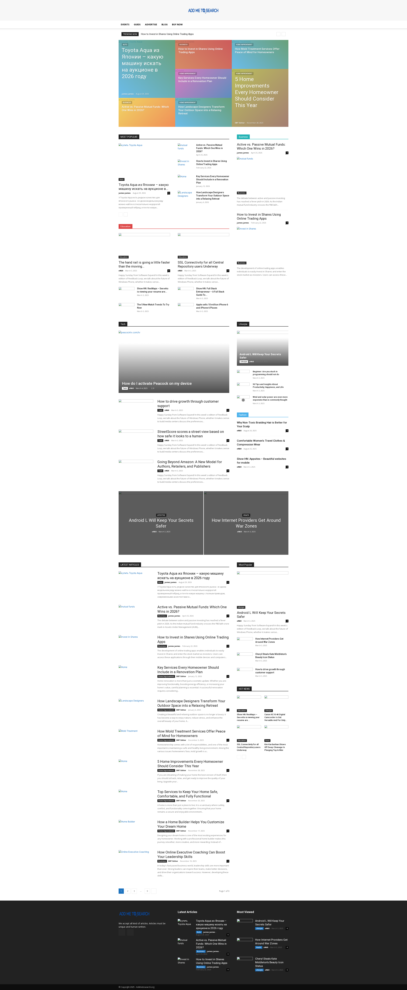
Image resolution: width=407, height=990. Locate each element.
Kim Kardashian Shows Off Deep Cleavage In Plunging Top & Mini (275, 747)
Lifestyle (243, 324)
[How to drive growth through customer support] (136, 411)
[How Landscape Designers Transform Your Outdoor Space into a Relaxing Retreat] (203, 115)
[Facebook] (122, 932)
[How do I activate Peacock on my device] (174, 362)
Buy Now (177, 24)
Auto (125, 45)
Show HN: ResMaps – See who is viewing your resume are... (248, 717)
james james (128, 94)
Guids (137, 24)
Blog (165, 24)
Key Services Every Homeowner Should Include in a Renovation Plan (176, 34)
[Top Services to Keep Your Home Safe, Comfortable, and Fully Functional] (136, 802)
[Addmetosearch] (203, 10)
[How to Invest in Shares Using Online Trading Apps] (203, 57)
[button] (284, 24)
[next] (284, 34)
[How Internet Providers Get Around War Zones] (246, 528)
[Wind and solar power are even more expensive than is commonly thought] (243, 400)
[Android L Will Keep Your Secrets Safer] (262, 348)
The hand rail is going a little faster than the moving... (144, 264)
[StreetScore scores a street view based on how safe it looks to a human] (136, 441)
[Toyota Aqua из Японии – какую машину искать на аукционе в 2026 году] (147, 69)
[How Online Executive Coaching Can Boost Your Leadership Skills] (136, 862)
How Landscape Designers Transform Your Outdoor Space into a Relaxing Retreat (212, 195)
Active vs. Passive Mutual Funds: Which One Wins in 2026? (209, 148)
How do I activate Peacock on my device (157, 383)
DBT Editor (240, 123)
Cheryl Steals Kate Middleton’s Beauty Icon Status (269, 962)
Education (126, 226)
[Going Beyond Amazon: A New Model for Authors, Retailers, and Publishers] (136, 472)
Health (246, 515)
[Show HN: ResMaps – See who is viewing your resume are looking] (127, 292)
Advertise (151, 24)
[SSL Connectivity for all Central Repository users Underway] (203, 245)
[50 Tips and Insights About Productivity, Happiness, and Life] (243, 387)
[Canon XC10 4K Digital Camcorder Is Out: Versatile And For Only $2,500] (276, 703)
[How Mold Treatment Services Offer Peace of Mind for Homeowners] (260, 57)
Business (127, 102)
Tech (123, 324)
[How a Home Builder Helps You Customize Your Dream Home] (136, 832)
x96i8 (121, 270)
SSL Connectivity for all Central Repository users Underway (201, 264)
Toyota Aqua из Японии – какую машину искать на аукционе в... (144, 187)
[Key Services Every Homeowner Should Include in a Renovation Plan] (203, 86)
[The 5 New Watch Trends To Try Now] (127, 308)
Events (125, 24)
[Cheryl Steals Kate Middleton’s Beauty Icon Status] (245, 658)
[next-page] (126, 214)
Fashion (243, 415)
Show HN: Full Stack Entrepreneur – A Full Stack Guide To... (210, 291)
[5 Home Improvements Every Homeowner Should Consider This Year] (260, 96)
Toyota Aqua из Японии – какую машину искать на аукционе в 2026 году (211, 924)
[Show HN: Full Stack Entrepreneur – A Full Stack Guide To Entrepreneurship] (186, 292)
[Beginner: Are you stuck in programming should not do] (243, 374)
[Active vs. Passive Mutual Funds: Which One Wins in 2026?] (147, 115)
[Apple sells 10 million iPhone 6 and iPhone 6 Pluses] (186, 308)
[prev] (278, 34)
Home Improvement (187, 73)
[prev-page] (121, 214)
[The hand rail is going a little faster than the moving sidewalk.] (144, 245)
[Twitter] (130, 932)
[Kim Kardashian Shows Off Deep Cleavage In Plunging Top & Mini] (276, 733)
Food (267, 740)
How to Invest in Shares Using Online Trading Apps (259, 216)
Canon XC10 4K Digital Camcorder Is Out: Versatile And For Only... (275, 717)
